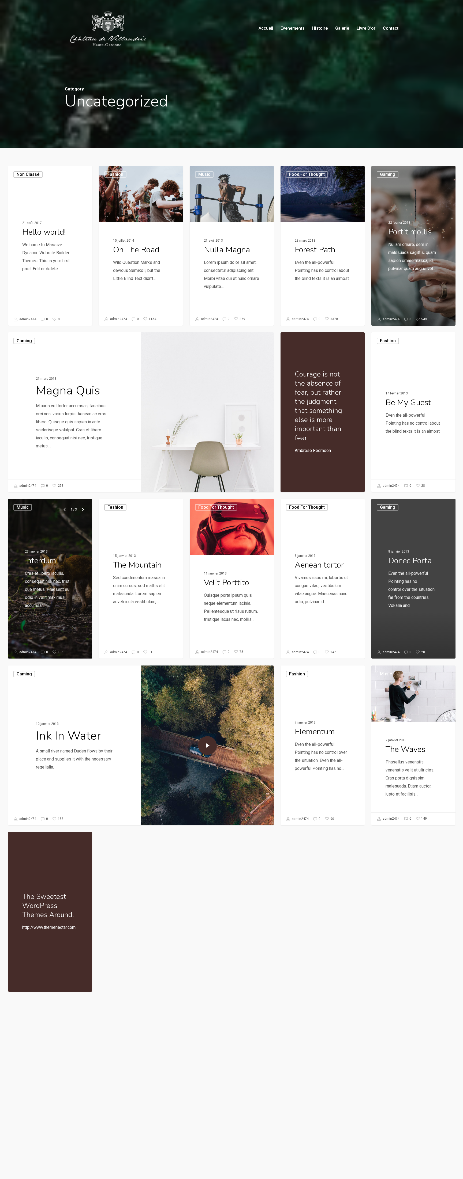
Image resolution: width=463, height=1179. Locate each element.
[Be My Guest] (413, 412)
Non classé (28, 174)
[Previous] (65, 509)
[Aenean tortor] (323, 579)
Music (204, 174)
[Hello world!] (50, 246)
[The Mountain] (141, 579)
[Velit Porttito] (232, 578)
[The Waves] (413, 745)
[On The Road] (141, 245)
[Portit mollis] (413, 246)
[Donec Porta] (413, 579)
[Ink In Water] (74, 745)
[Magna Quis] (74, 412)
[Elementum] (323, 745)
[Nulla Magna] (232, 245)
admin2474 (27, 319)
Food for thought (307, 174)
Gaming (24, 340)
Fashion (115, 174)
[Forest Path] (323, 245)
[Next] (82, 509)
